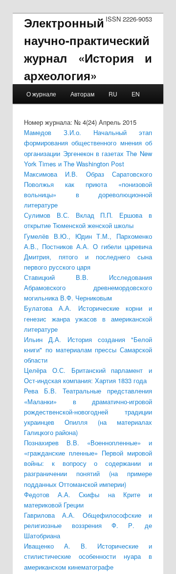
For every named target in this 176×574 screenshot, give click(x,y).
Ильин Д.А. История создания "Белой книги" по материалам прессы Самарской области (88, 350)
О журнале (41, 94)
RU (113, 94)
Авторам (82, 94)
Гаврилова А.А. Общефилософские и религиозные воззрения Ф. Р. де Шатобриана (88, 525)
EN (136, 94)
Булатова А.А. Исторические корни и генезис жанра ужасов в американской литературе (88, 318)
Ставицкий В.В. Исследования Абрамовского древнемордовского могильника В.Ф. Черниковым (88, 287)
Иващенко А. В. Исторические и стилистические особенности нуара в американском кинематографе (88, 556)
